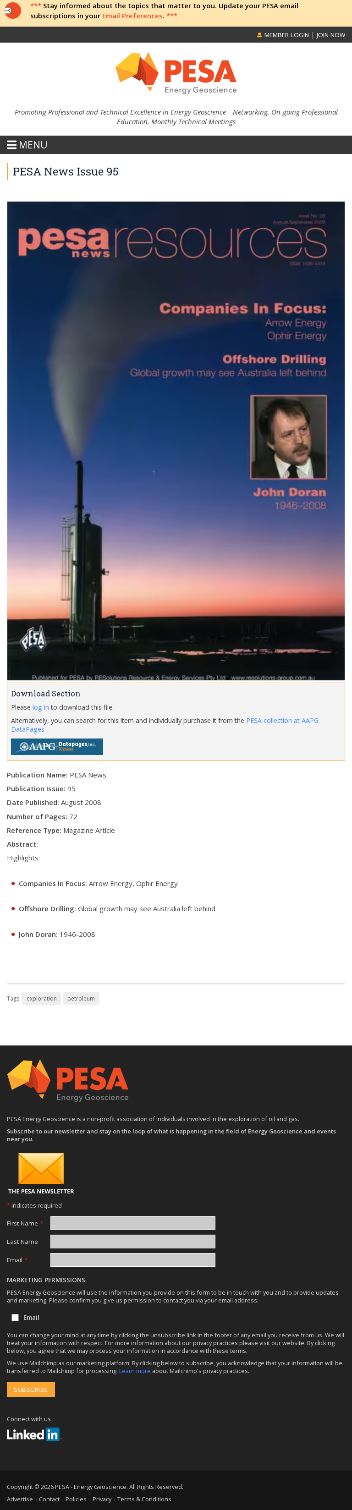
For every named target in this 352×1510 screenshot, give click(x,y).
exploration (42, 998)
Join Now (331, 35)
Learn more (135, 1371)
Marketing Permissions (46, 1280)
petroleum (81, 998)
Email (17, 1260)
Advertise (20, 1499)
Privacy (102, 1499)
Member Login (286, 35)
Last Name (22, 1241)
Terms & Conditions (144, 1499)
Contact (49, 1499)
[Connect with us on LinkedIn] (34, 1434)
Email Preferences (132, 15)
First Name (25, 1223)
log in (41, 707)
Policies (76, 1499)
